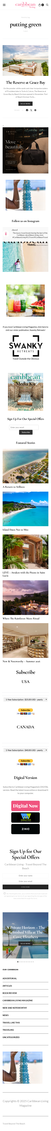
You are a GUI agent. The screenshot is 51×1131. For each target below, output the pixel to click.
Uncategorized (11, 1037)
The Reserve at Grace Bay (25, 82)
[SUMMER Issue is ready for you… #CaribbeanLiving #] (25, 265)
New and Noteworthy (15, 1008)
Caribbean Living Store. (25, 200)
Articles (7, 986)
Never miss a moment (25, 305)
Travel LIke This (11, 1022)
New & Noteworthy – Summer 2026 (21, 661)
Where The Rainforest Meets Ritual (21, 618)
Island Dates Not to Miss (15, 529)
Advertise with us (25, 401)
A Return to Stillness (14, 486)
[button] (18, 962)
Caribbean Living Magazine (18, 1000)
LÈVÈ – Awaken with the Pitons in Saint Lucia (24, 574)
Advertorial (10, 978)
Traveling (8, 1030)
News (5, 1015)
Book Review (10, 993)
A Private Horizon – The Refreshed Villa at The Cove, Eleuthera (25, 932)
